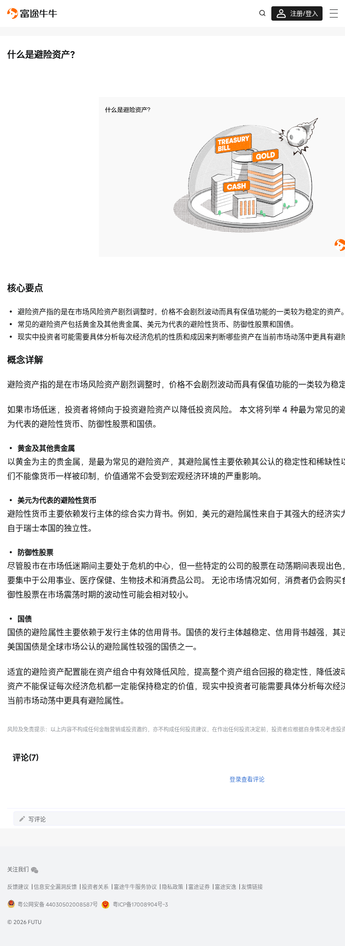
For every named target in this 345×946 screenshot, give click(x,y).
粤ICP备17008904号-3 (140, 904)
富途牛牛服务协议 (135, 886)
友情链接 (252, 886)
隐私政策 (172, 886)
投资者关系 (95, 886)
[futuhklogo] (32, 13)
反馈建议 (18, 886)
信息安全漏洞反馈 (55, 886)
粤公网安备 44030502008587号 (58, 904)
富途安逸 (225, 886)
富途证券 (199, 886)
